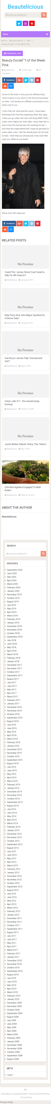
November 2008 (14, 1048)
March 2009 (12, 1034)
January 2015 (13, 788)
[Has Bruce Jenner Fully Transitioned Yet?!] (25, 343)
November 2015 (14, 753)
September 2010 (14, 971)
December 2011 (14, 918)
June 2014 (12, 813)
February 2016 (13, 742)
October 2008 (13, 1052)
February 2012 (13, 911)
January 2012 (13, 915)
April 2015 (11, 777)
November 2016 (14, 710)
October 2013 (13, 841)
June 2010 (12, 981)
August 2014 (13, 805)
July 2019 (11, 605)
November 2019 (14, 594)
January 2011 (13, 957)
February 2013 (13, 869)
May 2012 (11, 900)
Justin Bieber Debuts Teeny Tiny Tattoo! (25, 444)
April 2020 (11, 580)
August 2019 (13, 601)
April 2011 (11, 946)
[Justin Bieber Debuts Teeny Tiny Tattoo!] (25, 429)
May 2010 (11, 985)
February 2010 (13, 996)
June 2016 (12, 728)
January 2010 (13, 999)
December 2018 (14, 626)
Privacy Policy (26, 1097)
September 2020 (14, 570)
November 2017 (14, 668)
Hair (28, 41)
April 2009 (11, 1031)
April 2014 (11, 820)
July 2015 (11, 767)
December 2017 (14, 665)
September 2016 (14, 717)
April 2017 (11, 693)
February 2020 (13, 587)
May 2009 (11, 1027)
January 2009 (13, 1041)
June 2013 (12, 855)
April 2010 (11, 988)
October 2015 (13, 756)
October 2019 (13, 598)
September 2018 (14, 637)
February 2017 (13, 700)
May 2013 (11, 858)
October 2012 (13, 883)
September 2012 (14, 886)
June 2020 (12, 573)
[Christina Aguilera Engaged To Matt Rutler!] (25, 472)
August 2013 (13, 848)
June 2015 (12, 770)
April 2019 (11, 612)
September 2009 (14, 1013)
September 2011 (14, 929)
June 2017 (12, 686)
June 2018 (12, 644)
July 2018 (11, 640)
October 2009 (13, 1010)
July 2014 (11, 809)
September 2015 (14, 760)
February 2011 (13, 953)
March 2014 (12, 823)
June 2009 (12, 1024)
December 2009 (14, 1003)
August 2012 (13, 890)
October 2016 (13, 714)
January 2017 (13, 703)
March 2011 (12, 950)
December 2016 (14, 707)
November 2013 (14, 837)
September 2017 (14, 675)
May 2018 (11, 647)
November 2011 (14, 922)
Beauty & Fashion (16, 41)
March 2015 (12, 781)
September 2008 (14, 1055)
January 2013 (13, 872)
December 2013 (14, 834)
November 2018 (14, 630)
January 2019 (13, 622)
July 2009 (11, 1020)
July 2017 (11, 682)
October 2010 (13, 967)
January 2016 (13, 746)
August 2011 (13, 932)
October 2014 (13, 798)
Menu (5, 34)
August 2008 (13, 1059)
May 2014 (11, 816)
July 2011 (11, 936)
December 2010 (14, 960)
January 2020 (13, 591)
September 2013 (14, 844)
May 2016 (11, 732)
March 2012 (12, 908)
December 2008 (14, 1045)
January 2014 (13, 830)
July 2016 (11, 725)
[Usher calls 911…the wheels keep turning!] (25, 386)
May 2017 (11, 689)
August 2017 (13, 679)
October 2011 (13, 925)
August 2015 (13, 763)
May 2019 (11, 608)
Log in (10, 1075)
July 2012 (11, 893)
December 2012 (14, 876)
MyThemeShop (43, 1094)
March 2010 (12, 992)
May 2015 (11, 774)
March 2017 (12, 696)
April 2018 (11, 651)
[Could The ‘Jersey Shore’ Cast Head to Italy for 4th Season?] (25, 257)
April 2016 (11, 735)
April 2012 (11, 904)
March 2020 (12, 584)
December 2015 (14, 749)
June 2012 (12, 897)
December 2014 (14, 791)
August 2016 (13, 721)
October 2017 (13, 672)
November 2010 (14, 964)
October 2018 (13, 633)
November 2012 (14, 879)
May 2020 (11, 577)
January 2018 (13, 661)
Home (3, 41)
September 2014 (14, 802)
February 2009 (13, 1038)
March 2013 (12, 865)
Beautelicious (25, 6)
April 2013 (11, 862)
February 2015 (13, 784)
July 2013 (11, 851)
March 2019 (12, 615)
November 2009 (14, 1006)
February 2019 (13, 619)
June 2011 (12, 939)
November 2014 (14, 795)
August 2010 (13, 974)
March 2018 (12, 654)
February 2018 (13, 658)
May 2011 (11, 943)
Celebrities (11, 53)
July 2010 (11, 978)
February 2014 (13, 827)
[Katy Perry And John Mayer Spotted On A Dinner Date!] (25, 300)
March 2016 (12, 739)
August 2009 (13, 1017)
